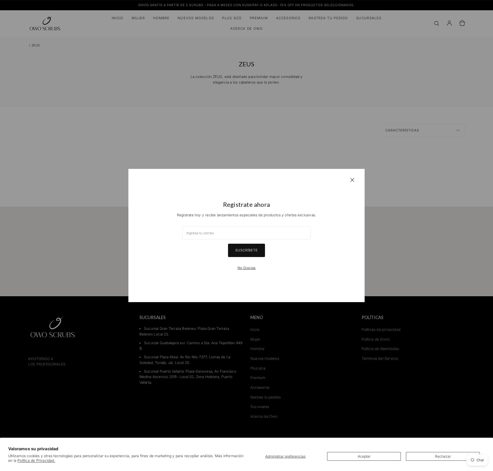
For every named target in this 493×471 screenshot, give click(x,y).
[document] (246, 235)
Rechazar (443, 456)
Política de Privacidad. (36, 460)
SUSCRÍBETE (246, 250)
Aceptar (364, 456)
